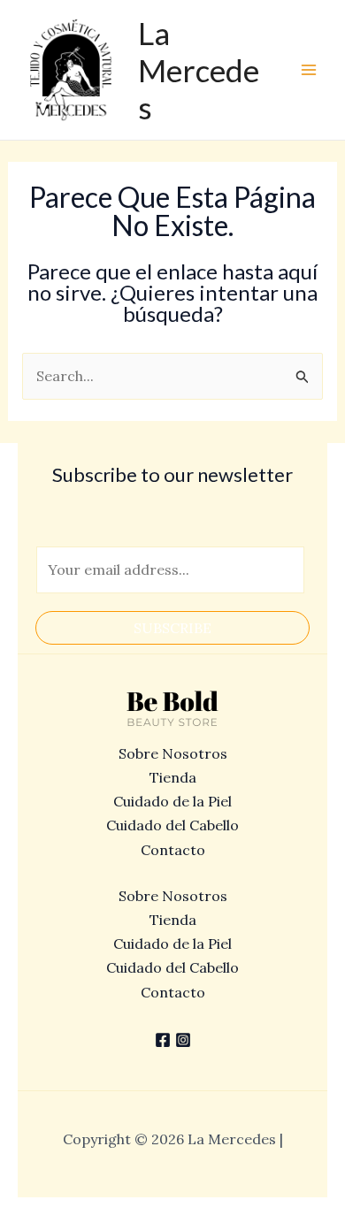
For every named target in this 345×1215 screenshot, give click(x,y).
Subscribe (172, 628)
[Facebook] (163, 1040)
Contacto (173, 850)
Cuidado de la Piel (172, 801)
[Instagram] (183, 1040)
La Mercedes (198, 70)
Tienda (173, 777)
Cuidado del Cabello (172, 825)
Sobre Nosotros (173, 753)
